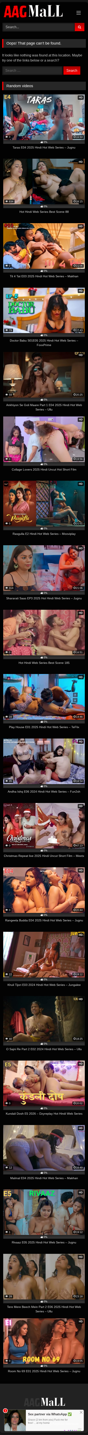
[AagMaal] (44, 1402)
